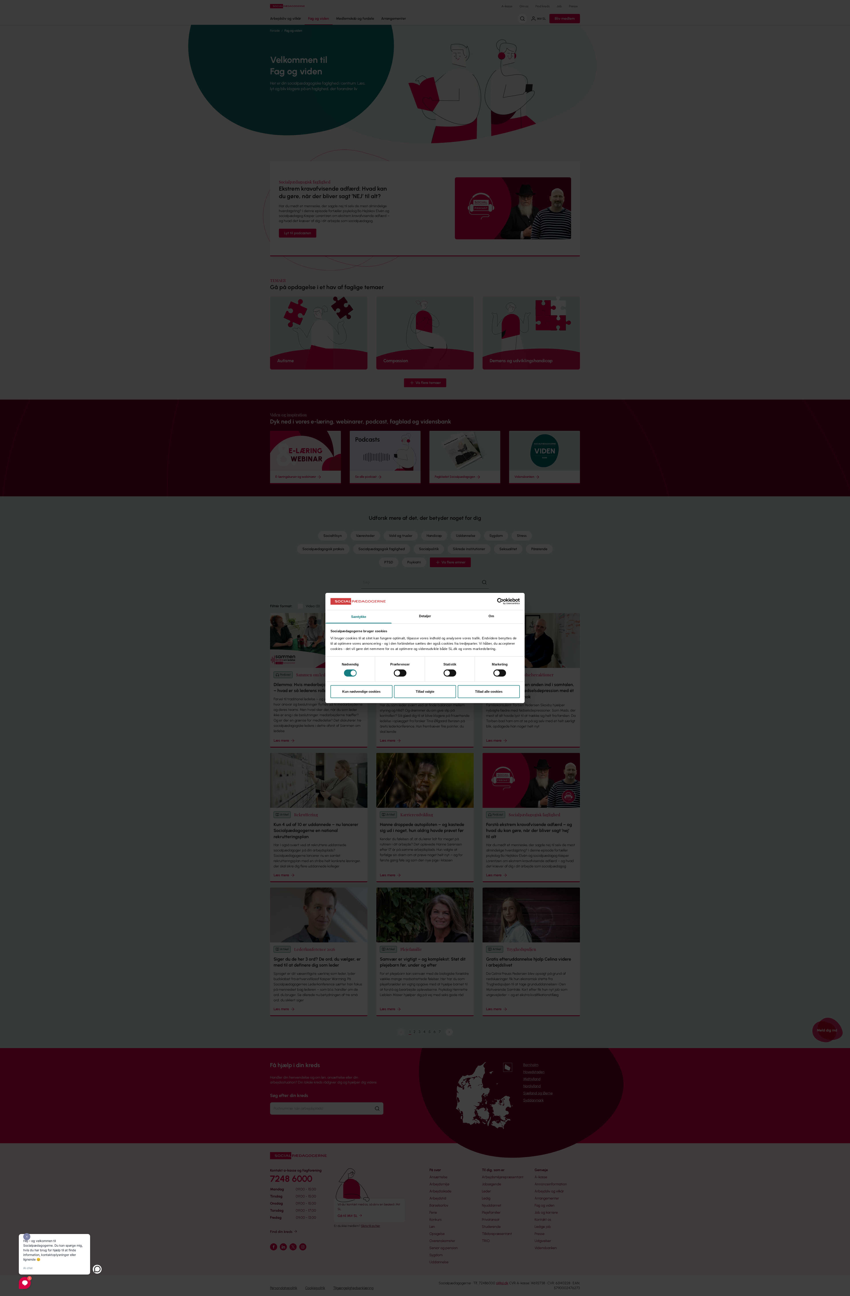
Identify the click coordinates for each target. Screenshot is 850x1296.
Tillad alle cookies (488, 691)
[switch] (400, 673)
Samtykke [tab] (358, 617)
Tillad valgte (425, 691)
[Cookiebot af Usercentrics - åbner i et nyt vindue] (500, 601)
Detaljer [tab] (425, 616)
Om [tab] (491, 616)
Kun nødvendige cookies (361, 691)
